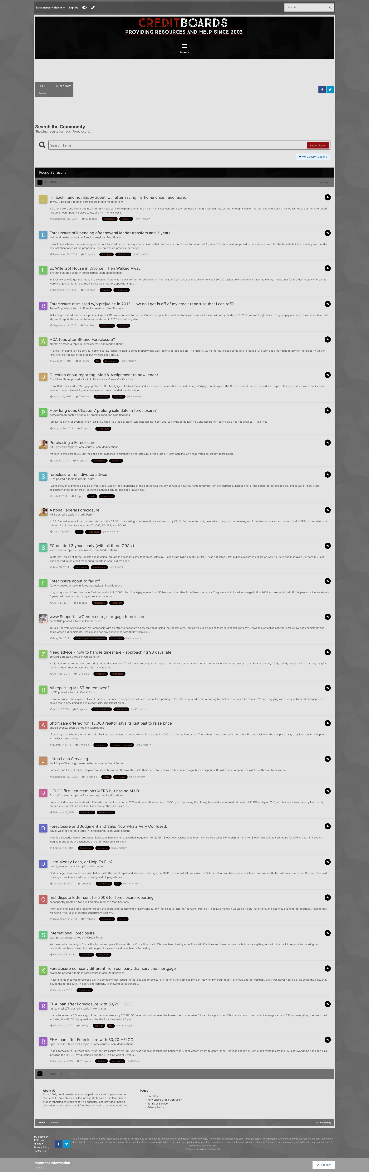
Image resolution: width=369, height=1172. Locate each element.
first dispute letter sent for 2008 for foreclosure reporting (102, 897)
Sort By (323, 182)
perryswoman (58, 414)
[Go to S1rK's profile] (43, 476)
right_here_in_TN (60, 1008)
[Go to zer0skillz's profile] (43, 654)
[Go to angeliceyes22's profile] (43, 725)
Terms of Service (158, 1103)
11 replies (89, 289)
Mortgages (97, 727)
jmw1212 (55, 201)
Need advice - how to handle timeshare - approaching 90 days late (110, 652)
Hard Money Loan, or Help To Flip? (81, 862)
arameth (55, 343)
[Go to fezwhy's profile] (43, 583)
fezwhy (54, 585)
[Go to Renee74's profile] (43, 306)
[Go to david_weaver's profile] (43, 828)
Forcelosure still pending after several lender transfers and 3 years (110, 233)
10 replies (83, 673)
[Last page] (61, 182)
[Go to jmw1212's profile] (43, 199)
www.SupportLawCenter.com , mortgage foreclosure (97, 616)
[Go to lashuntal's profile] (43, 235)
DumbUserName (60, 379)
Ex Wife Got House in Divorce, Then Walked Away (95, 268)
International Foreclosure (72, 933)
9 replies (81, 709)
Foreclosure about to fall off (75, 581)
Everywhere (314, 7)
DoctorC (55, 795)
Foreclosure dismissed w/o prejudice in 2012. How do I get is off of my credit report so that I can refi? (142, 304)
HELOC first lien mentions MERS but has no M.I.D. (95, 791)
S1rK (52, 478)
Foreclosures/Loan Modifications (103, 201)
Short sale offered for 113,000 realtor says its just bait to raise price (111, 723)
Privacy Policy (156, 1107)
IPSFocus (39, 1140)
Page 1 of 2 (75, 182)
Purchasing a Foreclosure (73, 442)
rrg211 (53, 692)
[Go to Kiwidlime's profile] (43, 970)
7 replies (83, 396)
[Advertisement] (195, 89)
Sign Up (73, 7)
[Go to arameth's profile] (43, 341)
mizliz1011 (56, 621)
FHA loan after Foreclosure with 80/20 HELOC (91, 1004)
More (183, 52)
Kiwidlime (55, 972)
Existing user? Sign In (49, 7)
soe (52, 550)
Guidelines (40, 1167)
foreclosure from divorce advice (78, 474)
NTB (52, 447)
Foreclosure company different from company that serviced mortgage (113, 968)
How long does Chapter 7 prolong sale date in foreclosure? (103, 410)
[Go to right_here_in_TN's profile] (43, 1006)
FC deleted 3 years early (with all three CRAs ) (92, 545)
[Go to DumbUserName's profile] (43, 377)
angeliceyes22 (59, 727)
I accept (325, 1164)
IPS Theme (39, 1136)
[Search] (330, 7)
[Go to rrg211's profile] (43, 690)
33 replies (91, 218)
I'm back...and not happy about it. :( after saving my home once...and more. (118, 197)
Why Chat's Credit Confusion (165, 1099)
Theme (38, 1143)
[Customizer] (84, 7)
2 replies (85, 883)
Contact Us (40, 1150)
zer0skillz (56, 656)
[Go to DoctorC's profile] (43, 793)
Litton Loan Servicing (69, 759)
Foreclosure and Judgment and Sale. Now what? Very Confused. (108, 826)
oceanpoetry (58, 901)
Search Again (318, 145)
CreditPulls (154, 1096)
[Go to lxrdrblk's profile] (43, 270)
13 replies (91, 776)
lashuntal (55, 237)
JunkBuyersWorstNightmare (67, 763)
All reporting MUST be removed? (79, 688)
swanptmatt (57, 937)
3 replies (88, 325)
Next (53, 182)
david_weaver (58, 830)
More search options (314, 156)
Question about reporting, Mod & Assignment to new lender (104, 375)
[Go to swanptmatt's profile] (43, 935)
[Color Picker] (93, 7)
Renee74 (55, 308)
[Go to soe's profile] (43, 547)
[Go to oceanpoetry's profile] (43, 899)
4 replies (81, 460)
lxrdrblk (54, 272)
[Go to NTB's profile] (43, 444)
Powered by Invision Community (202, 1149)
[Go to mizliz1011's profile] (43, 618)
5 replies (89, 254)
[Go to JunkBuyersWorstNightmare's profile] (43, 761)
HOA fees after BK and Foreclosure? (82, 339)
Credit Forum (86, 478)
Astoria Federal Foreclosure (74, 510)
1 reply (78, 496)
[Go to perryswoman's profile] (43, 412)
